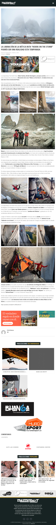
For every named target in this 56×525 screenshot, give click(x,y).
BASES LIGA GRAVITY (41, 371)
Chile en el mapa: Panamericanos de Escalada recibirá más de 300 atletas (15, 398)
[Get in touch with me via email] (7, 332)
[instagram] (27, 519)
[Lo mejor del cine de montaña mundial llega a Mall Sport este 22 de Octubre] (14, 359)
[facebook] (24, 519)
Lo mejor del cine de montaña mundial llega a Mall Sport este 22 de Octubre (15, 371)
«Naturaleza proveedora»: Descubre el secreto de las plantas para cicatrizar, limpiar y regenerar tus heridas (8, 482)
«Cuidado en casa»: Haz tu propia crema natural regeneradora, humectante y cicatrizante (28, 481)
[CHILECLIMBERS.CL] (8, 3)
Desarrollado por (29, 523)
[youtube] (31, 519)
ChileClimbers (10, 330)
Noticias (8, 54)
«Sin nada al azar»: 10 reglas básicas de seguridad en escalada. (46, 480)
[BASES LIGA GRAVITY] (41, 359)
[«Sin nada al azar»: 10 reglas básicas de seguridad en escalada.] (46, 469)
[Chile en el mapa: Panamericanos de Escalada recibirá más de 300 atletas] (14, 386)
